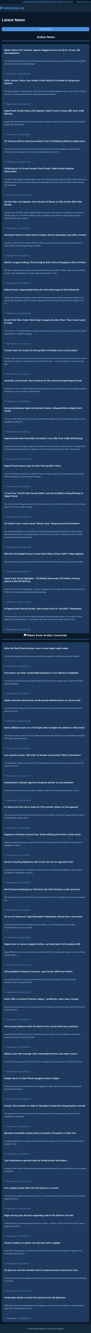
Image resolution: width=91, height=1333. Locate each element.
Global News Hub (14, 7)
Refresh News (47, 29)
